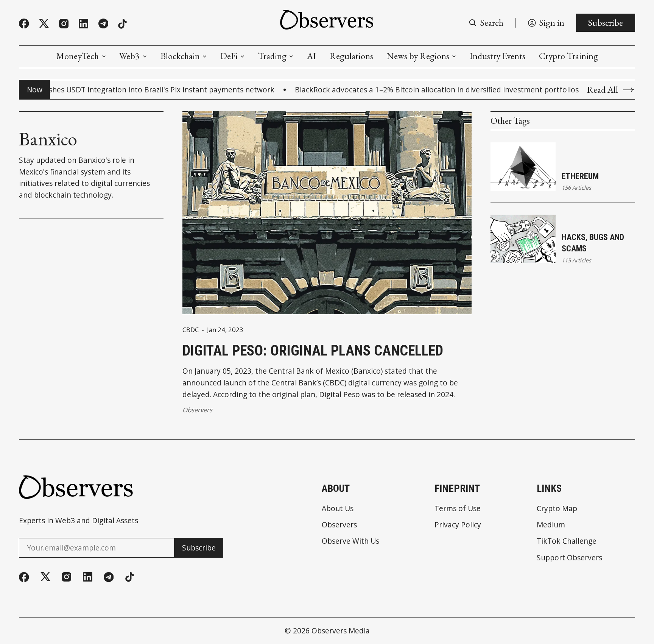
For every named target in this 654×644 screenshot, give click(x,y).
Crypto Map (557, 508)
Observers (197, 409)
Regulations (351, 56)
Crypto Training (568, 56)
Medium (551, 524)
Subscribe (605, 22)
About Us (337, 508)
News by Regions (418, 56)
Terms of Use (457, 508)
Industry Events (497, 56)
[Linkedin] (83, 23)
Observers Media (340, 630)
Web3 (129, 56)
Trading (272, 56)
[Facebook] (24, 23)
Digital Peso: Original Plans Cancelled (312, 350)
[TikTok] (122, 24)
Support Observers (569, 557)
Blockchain (180, 56)
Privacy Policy (457, 524)
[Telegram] (103, 23)
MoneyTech (77, 56)
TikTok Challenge (566, 540)
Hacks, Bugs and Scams (593, 242)
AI (311, 56)
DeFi (229, 56)
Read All (602, 89)
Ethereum (580, 176)
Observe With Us (350, 540)
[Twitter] (44, 23)
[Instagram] (64, 23)
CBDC (190, 330)
